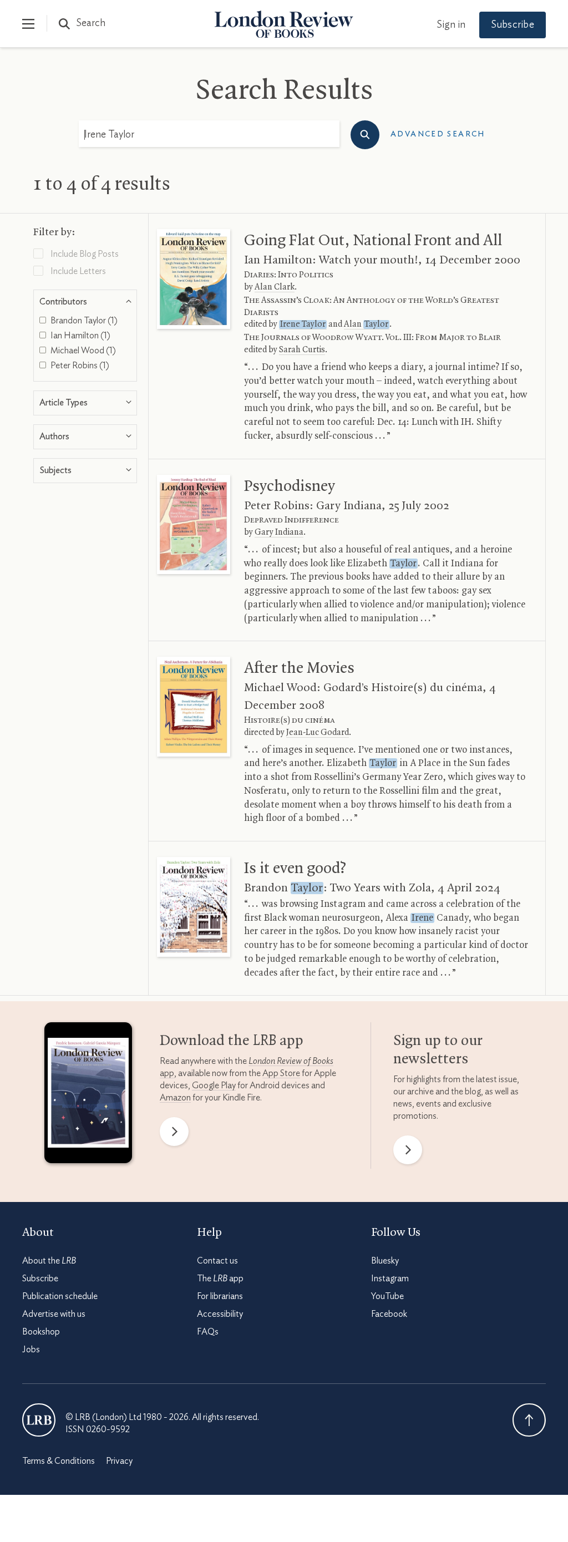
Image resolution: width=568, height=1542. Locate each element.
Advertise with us (53, 1314)
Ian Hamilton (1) (79, 335)
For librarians (220, 1296)
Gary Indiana (279, 532)
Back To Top (529, 1420)
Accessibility (220, 1314)
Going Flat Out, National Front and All (373, 240)
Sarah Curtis (302, 350)
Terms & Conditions (58, 1461)
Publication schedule (60, 1296)
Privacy (119, 1461)
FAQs (208, 1331)
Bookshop (41, 1331)
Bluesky (385, 1260)
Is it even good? (295, 868)
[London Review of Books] (38, 1420)
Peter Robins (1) (79, 365)
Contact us (217, 1260)
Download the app (231, 1041)
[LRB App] (88, 1095)
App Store (281, 1073)
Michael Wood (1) (82, 350)
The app (220, 1278)
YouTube (387, 1296)
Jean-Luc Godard (317, 732)
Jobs (31, 1349)
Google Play (214, 1085)
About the (49, 1260)
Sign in (451, 25)
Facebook (389, 1314)
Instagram (390, 1278)
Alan (366, 324)
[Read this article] (194, 279)
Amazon (175, 1097)
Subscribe (512, 25)
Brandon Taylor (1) (83, 320)
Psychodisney (289, 486)
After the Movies (299, 668)
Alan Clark (275, 287)
